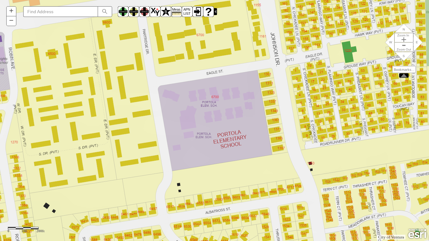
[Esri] (417, 233)
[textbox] (60, 11)
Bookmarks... (404, 70)
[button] (11, 11)
